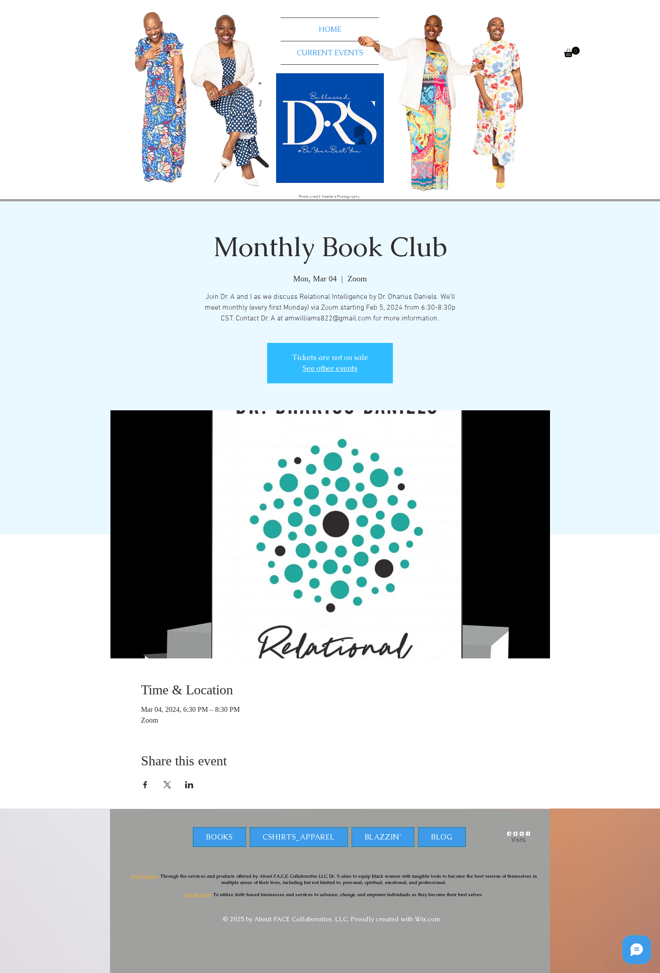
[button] (572, 52)
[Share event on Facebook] (145, 784)
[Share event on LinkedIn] (189, 784)
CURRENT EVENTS (330, 53)
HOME (330, 29)
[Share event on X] (167, 784)
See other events (330, 368)
